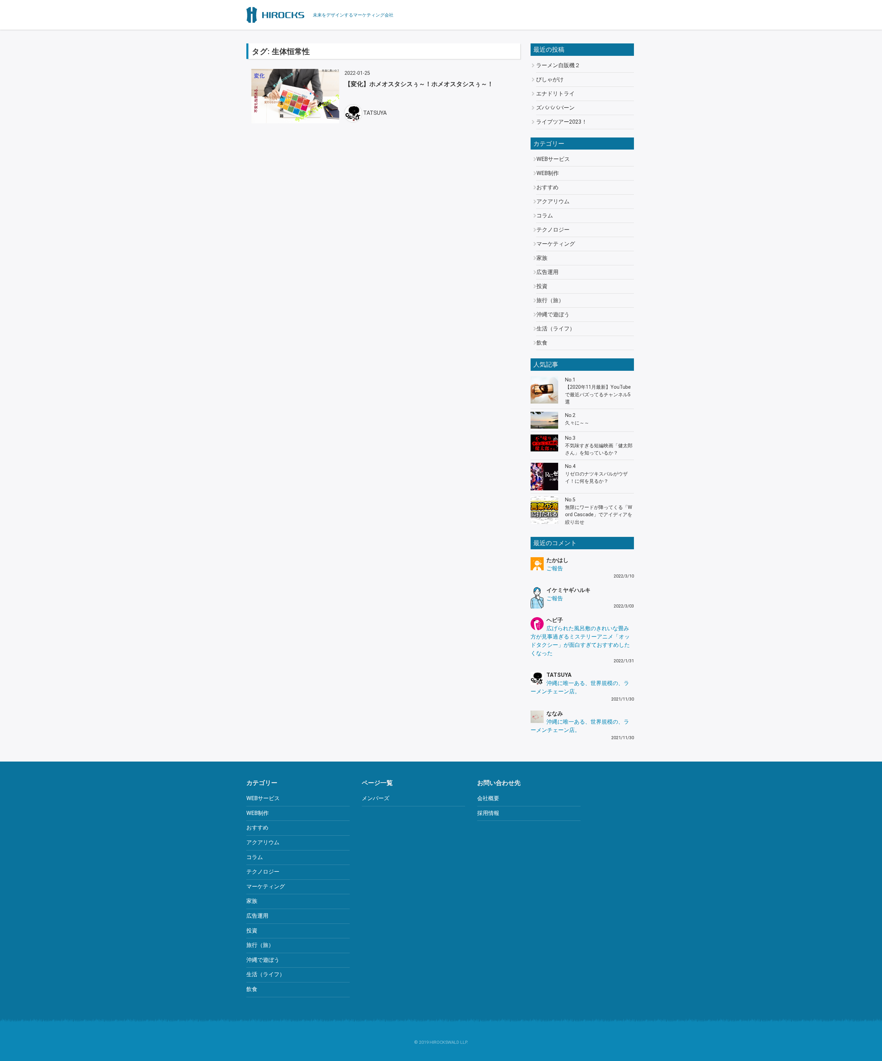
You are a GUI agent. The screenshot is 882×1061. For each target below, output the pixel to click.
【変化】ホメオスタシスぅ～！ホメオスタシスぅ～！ (419, 84)
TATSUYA (375, 113)
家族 (541, 258)
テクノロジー (553, 229)
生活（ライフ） (555, 328)
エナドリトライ (555, 93)
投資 (541, 286)
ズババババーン (555, 107)
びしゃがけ (550, 79)
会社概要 (488, 798)
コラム (544, 215)
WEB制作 (547, 173)
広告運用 (547, 272)
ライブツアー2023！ (561, 122)
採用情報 (488, 813)
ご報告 (554, 568)
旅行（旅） (550, 300)
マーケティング (555, 244)
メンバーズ (375, 798)
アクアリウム (553, 201)
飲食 (541, 342)
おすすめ (547, 187)
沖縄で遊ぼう (553, 314)
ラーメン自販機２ (558, 65)
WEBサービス (553, 159)
